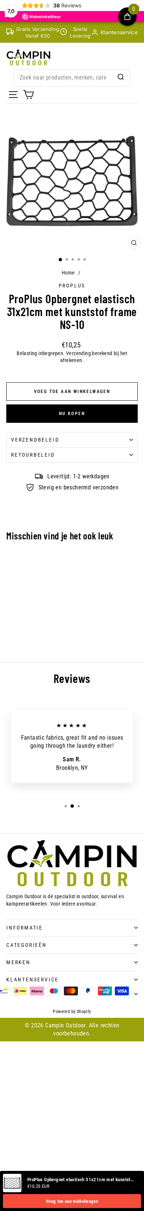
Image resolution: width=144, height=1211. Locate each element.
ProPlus (72, 285)
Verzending (78, 353)
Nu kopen (72, 413)
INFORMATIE (24, 928)
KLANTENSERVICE (32, 979)
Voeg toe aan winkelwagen (72, 1201)
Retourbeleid (33, 455)
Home (68, 273)
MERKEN (18, 962)
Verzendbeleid (35, 440)
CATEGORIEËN (26, 945)
